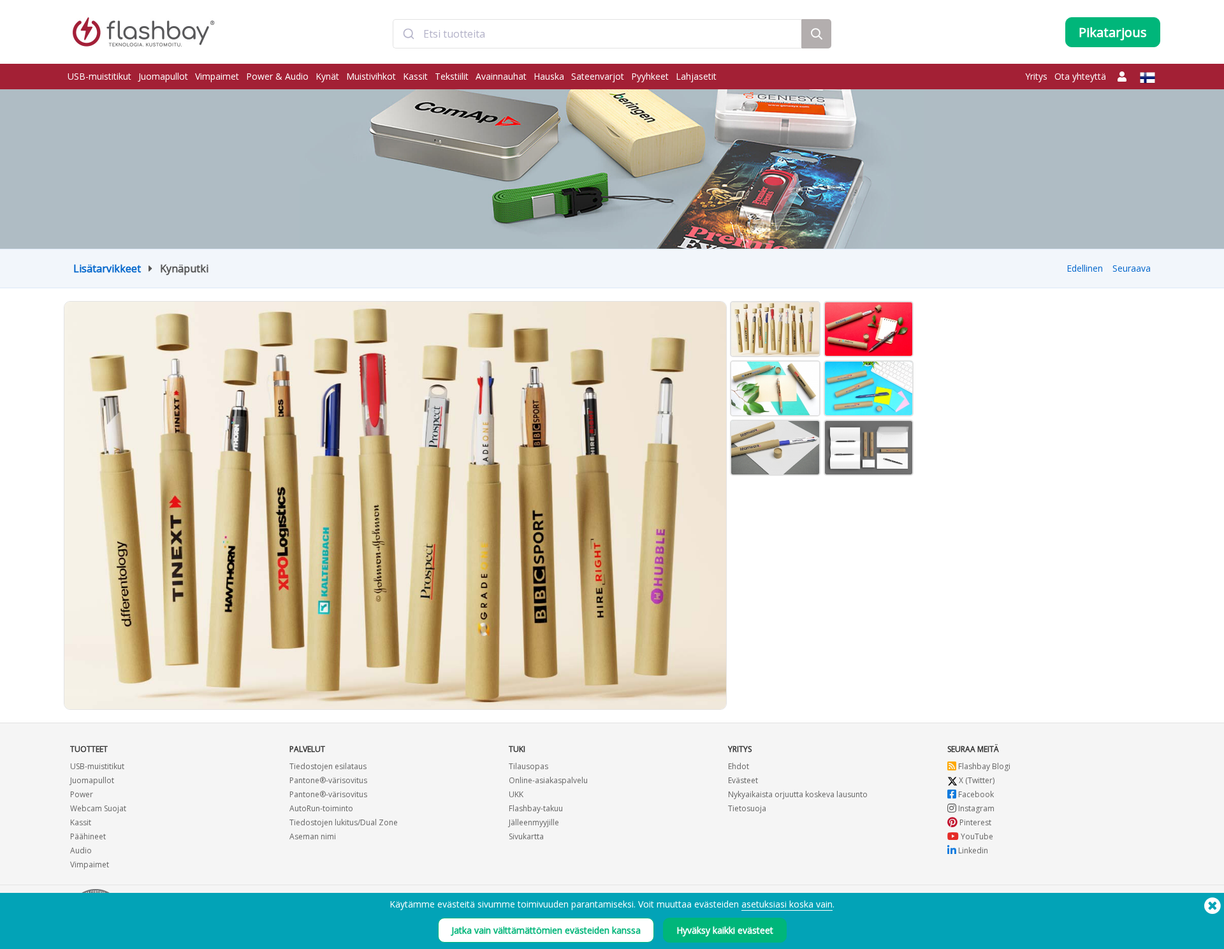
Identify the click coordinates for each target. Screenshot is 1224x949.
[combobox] (597, 33)
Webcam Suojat (98, 808)
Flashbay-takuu (536, 808)
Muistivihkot (371, 76)
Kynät (327, 76)
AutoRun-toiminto (321, 808)
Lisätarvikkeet (107, 268)
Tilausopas (528, 766)
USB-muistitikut (99, 76)
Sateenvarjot (597, 76)
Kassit (415, 76)
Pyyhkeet (650, 76)
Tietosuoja (747, 808)
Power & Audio (277, 76)
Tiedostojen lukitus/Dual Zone (343, 822)
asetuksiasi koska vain (787, 904)
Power (81, 794)
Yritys (1036, 76)
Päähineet (88, 836)
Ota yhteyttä (1080, 76)
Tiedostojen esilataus (328, 766)
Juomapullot (163, 76)
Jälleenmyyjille (534, 822)
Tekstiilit (452, 76)
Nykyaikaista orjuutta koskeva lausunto (798, 794)
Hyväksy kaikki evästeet (724, 930)
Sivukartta (526, 836)
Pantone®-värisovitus (328, 780)
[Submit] (408, 34)
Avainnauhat (501, 76)
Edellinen (1085, 268)
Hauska (549, 76)
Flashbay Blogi (983, 766)
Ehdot (738, 766)
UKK (516, 794)
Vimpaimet (217, 76)
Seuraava (1131, 268)
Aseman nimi (312, 836)
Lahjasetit (696, 76)
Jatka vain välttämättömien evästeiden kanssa (546, 930)
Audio (81, 850)
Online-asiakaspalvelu (548, 780)
